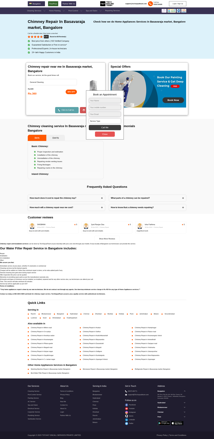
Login (62, 412)
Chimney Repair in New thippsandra (147, 355)
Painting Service (33, 398)
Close (104, 134)
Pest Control (73, 11)
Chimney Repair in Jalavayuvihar (146, 351)
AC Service (31, 401)
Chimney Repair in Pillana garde (42, 343)
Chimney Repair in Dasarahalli (93, 343)
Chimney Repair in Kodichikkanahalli (95, 335)
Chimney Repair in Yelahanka (145, 347)
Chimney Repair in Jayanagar (145, 359)
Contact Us (64, 405)
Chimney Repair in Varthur (92, 331)
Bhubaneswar (46, 314)
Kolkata (121, 314)
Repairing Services (112, 11)
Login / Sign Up (177, 4)
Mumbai (110, 314)
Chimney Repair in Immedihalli (145, 339)
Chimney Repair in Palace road (145, 331)
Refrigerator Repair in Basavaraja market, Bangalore (152, 369)
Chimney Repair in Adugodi (92, 347)
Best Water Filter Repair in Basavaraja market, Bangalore (50, 373)
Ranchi (33, 314)
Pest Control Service (34, 395)
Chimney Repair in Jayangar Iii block (95, 359)
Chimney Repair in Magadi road (41, 347)
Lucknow (34, 318)
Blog (61, 398)
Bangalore (60, 314)
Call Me (104, 127)
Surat (44, 318)
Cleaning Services (34, 11)
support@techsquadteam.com (136, 4)
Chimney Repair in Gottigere (92, 351)
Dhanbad (98, 314)
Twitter (131, 423)
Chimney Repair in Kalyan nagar (42, 351)
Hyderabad (74, 314)
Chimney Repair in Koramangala (42, 339)
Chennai (86, 314)
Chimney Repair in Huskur (92, 328)
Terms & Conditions (66, 391)
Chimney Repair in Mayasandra (93, 339)
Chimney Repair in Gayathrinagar (42, 355)
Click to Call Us (68, 110)
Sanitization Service (34, 419)
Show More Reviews (107, 239)
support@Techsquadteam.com (138, 395)
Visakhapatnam (72, 318)
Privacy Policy (65, 395)
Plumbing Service (34, 415)
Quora (131, 416)
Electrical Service (33, 408)
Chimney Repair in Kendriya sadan (42, 335)
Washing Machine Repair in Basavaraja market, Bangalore (50, 369)
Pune (132, 314)
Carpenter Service (34, 412)
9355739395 (158, 4)
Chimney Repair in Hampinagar (145, 328)
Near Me (63, 401)
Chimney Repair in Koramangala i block (148, 335)
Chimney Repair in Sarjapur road (146, 343)
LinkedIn (132, 420)
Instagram (132, 412)
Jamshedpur (143, 314)
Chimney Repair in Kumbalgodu (94, 355)
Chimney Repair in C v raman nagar (43, 359)
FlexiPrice (53, 4)
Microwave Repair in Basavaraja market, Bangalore (100, 369)
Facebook (132, 405)
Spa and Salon (92, 11)
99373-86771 (132, 391)
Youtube (132, 408)
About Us (63, 408)
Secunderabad (170, 314)
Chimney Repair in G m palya (41, 331)
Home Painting (55, 11)
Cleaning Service (33, 391)
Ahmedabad (56, 318)
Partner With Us (69, 4)
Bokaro (156, 314)
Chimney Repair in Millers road (41, 328)
